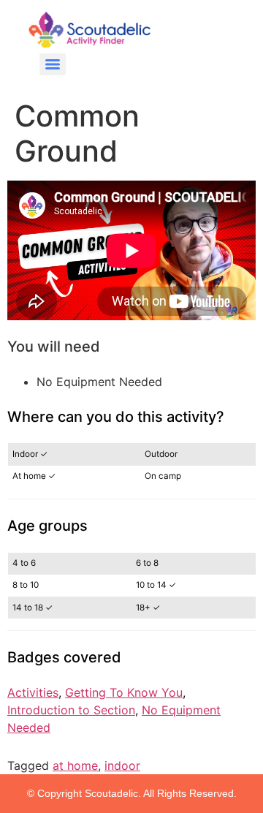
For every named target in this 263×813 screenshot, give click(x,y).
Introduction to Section (71, 710)
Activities (32, 692)
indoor (122, 765)
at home (75, 765)
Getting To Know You (124, 692)
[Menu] (52, 64)
